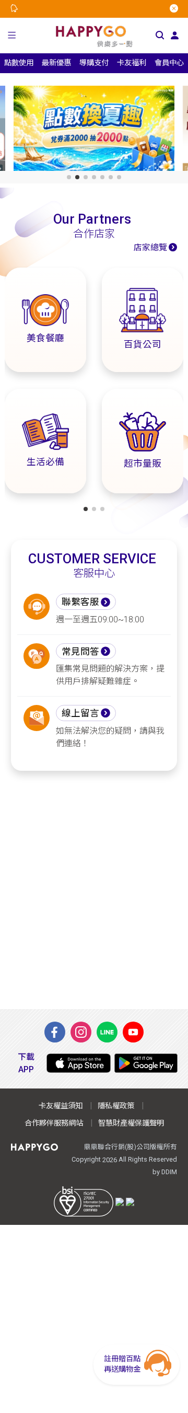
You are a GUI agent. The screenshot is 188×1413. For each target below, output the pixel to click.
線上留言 (80, 713)
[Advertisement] (94, 890)
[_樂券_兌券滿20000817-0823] (94, 130)
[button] (11, 35)
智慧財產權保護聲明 (131, 1123)
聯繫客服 (80, 602)
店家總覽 (150, 247)
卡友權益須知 (61, 1106)
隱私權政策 (116, 1106)
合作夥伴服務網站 (54, 1123)
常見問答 (80, 651)
